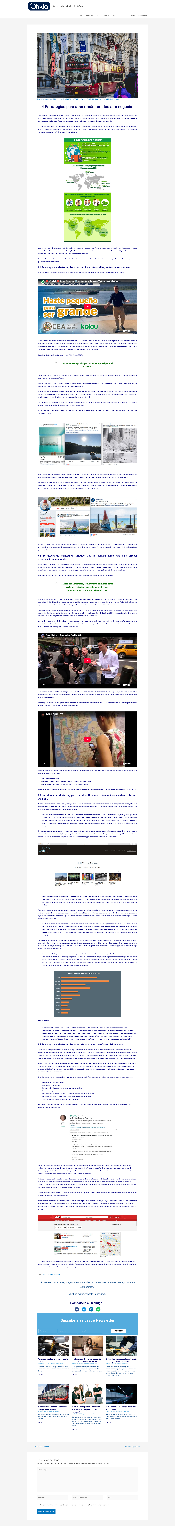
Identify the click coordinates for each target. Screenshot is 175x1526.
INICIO (81, 15)
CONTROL (69, 99)
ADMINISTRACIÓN (58, 99)
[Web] (122, 1498)
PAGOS (114, 15)
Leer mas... (41, 1374)
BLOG (122, 15)
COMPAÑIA (105, 15)
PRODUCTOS (91, 15)
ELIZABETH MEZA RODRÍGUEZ (51, 1274)
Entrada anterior (41, 1447)
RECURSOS (131, 15)
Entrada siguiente (133, 1447)
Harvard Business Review (90, 771)
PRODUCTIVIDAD (80, 99)
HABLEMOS (142, 15)
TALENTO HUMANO (94, 99)
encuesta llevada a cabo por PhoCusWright (104, 1055)
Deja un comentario (44, 99)
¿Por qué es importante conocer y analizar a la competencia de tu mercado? (86, 1409)
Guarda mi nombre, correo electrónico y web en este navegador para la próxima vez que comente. (75, 1505)
